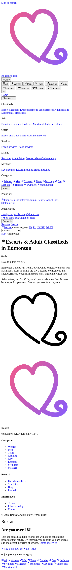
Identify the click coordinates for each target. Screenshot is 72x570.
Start (3, 233)
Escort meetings (24, 169)
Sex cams (9, 217)
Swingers (32, 184)
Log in (14, 224)
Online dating (48, 158)
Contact (12, 509)
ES (51, 227)
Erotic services (25, 146)
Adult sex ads (61, 109)
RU (43, 227)
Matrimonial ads (41, 124)
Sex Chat (19, 217)
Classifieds (9, 98)
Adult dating (18, 158)
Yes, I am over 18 (12, 548)
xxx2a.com (19, 214)
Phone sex (9, 200)
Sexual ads (56, 124)
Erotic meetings (41, 169)
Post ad (12, 490)
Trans (39, 181)
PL (34, 227)
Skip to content (9, 2)
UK (39, 227)
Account (7, 221)
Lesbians (12, 461)
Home (4, 94)
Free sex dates (33, 158)
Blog (10, 487)
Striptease (18, 184)
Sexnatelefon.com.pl (26, 200)
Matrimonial (46, 184)
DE (48, 227)
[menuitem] (5, 84)
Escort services (9, 146)
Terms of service (48, 542)
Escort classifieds (10, 109)
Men (18, 181)
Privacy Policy (15, 506)
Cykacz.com (32, 214)
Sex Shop (30, 217)
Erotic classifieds (29, 109)
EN (30, 227)
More (6, 188)
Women (8, 181)
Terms (11, 503)
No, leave (29, 548)
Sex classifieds (46, 109)
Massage (49, 181)
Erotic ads (27, 124)
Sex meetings (8, 169)
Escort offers (8, 135)
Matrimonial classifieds (13, 112)
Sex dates (6, 158)
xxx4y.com (7, 214)
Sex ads (17, 124)
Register (5, 224)
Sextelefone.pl (45, 200)
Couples (28, 181)
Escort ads (6, 124)
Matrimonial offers (36, 135)
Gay (60, 181)
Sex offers (20, 135)
